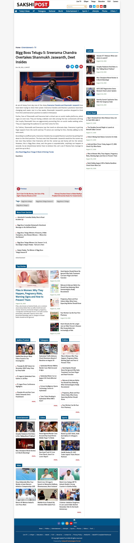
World (60, 11)
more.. (34, 401)
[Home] (33, 4)
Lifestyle (95, 11)
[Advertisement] (67, 28)
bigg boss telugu (26, 201)
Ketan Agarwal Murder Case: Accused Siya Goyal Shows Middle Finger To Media (48, 436)
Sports (85, 11)
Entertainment (72, 11)
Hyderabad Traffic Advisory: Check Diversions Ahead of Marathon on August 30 (48, 358)
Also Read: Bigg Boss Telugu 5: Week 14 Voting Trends (35, 152)
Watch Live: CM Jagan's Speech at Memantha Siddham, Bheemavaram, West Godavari (48, 484)
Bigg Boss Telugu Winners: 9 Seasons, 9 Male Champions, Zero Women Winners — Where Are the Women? (31, 235)
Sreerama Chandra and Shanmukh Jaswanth (63, 105)
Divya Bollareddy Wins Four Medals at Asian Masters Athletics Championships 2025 (25, 484)
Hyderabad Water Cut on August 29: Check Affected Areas (48, 378)
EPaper (86, 1)
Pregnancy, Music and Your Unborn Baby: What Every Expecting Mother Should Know (71, 301)
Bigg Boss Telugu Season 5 (44, 201)
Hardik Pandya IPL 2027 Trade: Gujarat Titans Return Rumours (70, 454)
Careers (115, 1)
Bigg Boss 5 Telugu (63, 201)
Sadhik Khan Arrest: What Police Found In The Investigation (24, 358)
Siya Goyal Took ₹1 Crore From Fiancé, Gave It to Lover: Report (47, 454)
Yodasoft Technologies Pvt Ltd (71, 541)
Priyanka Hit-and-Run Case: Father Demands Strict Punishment (25, 394)
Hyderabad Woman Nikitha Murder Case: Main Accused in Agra (48, 368)
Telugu (93, 1)
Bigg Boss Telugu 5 (22, 205)
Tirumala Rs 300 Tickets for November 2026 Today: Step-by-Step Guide (25, 368)
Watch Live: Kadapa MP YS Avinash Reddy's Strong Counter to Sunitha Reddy (68, 484)
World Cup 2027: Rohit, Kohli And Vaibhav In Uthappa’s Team (70, 436)
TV (35, 47)
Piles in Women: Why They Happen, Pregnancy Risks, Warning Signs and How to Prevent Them (29, 295)
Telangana (42, 11)
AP (34, 11)
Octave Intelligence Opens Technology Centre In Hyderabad (48, 388)
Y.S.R (108, 1)
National (52, 11)
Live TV (78, 1)
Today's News (24, 11)
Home (16, 11)
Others (113, 11)
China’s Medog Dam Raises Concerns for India (102, 137)
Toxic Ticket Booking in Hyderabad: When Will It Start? (47, 398)
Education (101, 1)
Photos (104, 11)
